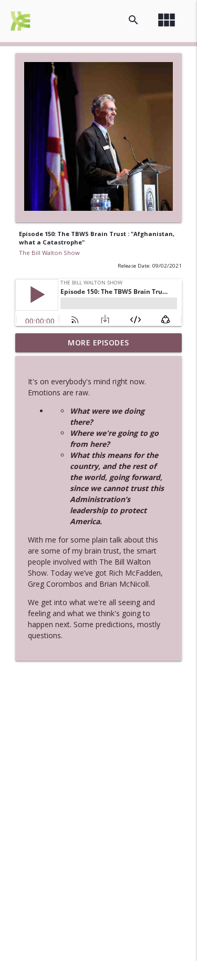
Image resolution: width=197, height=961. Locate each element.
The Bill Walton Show (49, 253)
